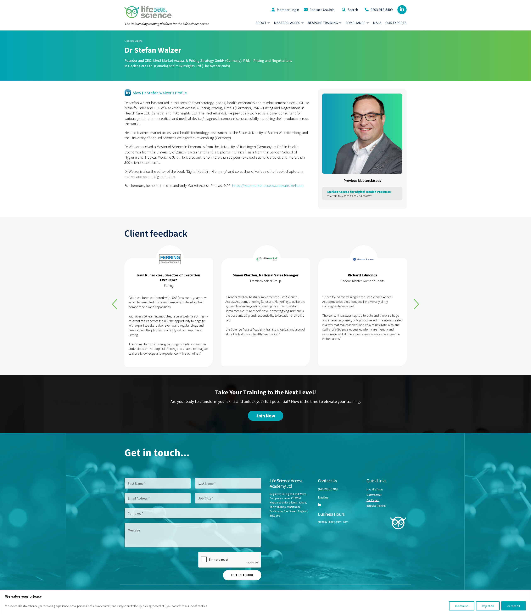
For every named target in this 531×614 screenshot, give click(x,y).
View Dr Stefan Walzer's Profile (160, 92)
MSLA (377, 23)
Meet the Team (375, 489)
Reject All (488, 606)
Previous (114, 304)
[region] (265, 602)
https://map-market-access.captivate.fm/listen (267, 185)
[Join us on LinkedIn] (402, 9)
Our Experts (396, 23)
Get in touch (242, 575)
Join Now (265, 416)
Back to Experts (134, 41)
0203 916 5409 (381, 9)
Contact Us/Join (322, 9)
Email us (323, 497)
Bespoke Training (376, 505)
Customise (461, 606)
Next (416, 304)
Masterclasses (374, 495)
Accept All (513, 606)
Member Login (287, 9)
